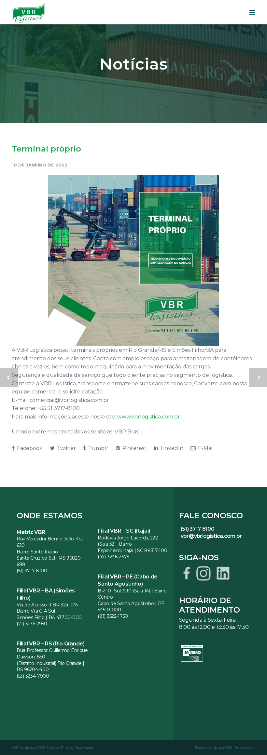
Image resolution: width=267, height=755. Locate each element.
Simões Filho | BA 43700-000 (49, 617)
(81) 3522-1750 (113, 616)
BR (102, 591)
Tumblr (97, 448)
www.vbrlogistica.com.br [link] (148, 417)
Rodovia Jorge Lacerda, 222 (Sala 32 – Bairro (128, 541)
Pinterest (134, 448)
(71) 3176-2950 (32, 624)
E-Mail (205, 448)
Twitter (66, 448)
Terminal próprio (46, 148)
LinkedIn (171, 448)
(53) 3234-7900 (33, 676)
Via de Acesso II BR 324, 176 (47, 605)
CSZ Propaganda (240, 747)
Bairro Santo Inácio (37, 552)
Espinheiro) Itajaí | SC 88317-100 (132, 550)
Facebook (29, 448)
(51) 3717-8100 (32, 571)
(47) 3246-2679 (114, 557)
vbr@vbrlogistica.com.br (211, 536)
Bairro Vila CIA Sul (36, 611)
